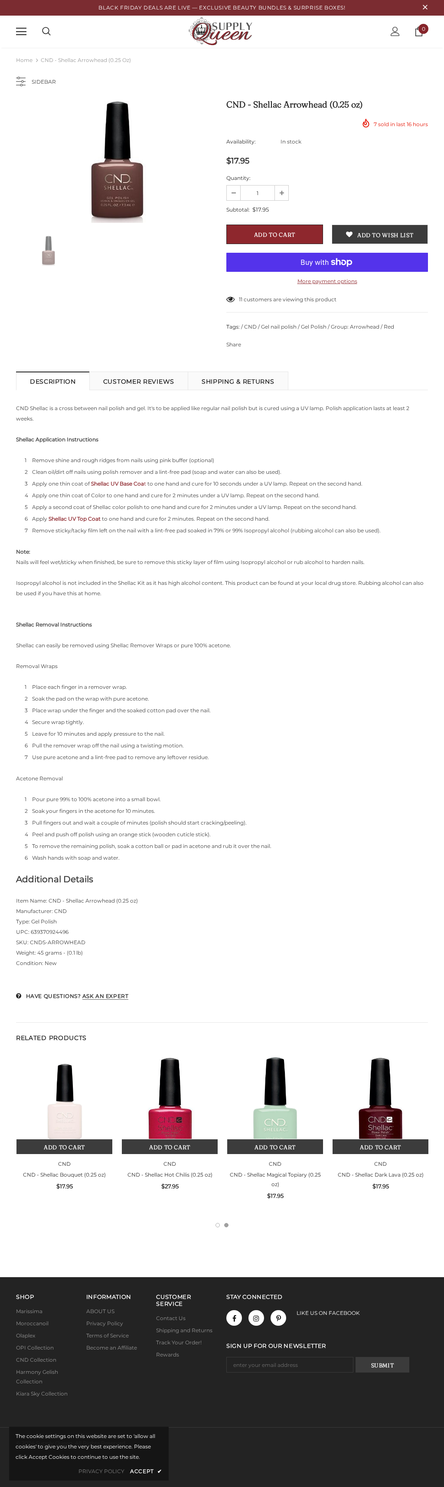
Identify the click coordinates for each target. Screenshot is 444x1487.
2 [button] (226, 1225)
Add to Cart (64, 1147)
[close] (425, 7)
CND (64, 1164)
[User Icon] (395, 31)
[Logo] (222, 31)
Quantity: (238, 178)
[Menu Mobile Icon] (21, 31)
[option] (117, 162)
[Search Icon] (46, 31)
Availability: (241, 141)
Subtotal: (238, 209)
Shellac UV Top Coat (75, 518)
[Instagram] (256, 1318)
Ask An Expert (105, 996)
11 (240, 299)
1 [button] (217, 1225)
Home (24, 60)
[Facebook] (234, 1318)
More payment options (327, 281)
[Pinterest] (278, 1318)
